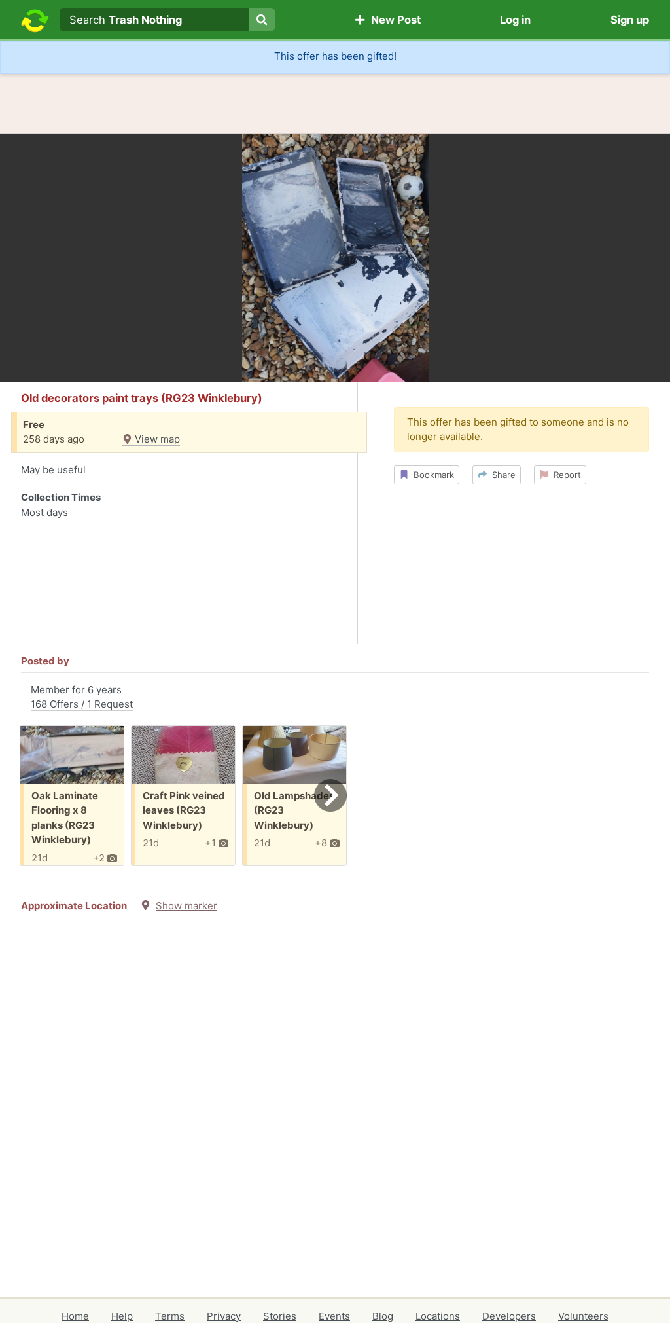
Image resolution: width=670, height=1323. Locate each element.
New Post (393, 19)
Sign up (629, 19)
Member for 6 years (82, 697)
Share (501, 474)
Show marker (186, 905)
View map (156, 439)
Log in (515, 19)
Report (564, 474)
